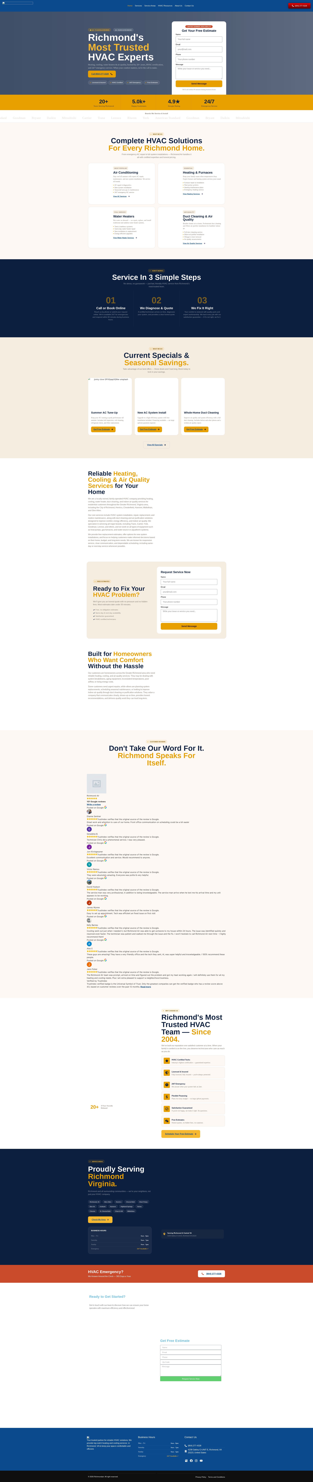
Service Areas (150, 6)
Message (179, 64)
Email (178, 44)
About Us (178, 6)
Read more (145, 987)
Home (130, 6)
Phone (178, 54)
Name (178, 34)
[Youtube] (201, 1460)
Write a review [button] (94, 804)
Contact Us (189, 6)
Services (138, 6)
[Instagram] (196, 1460)
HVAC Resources (165, 6)
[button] (156, 444)
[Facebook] (191, 1460)
